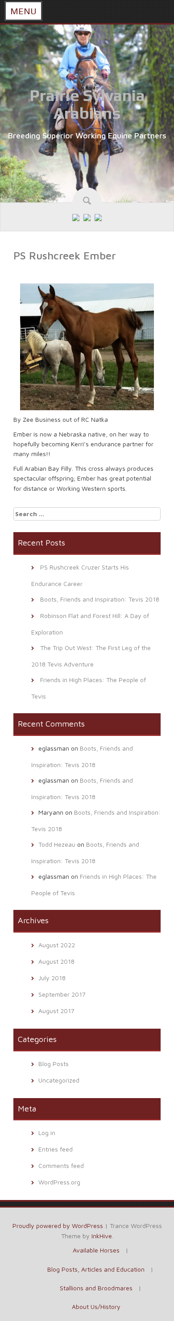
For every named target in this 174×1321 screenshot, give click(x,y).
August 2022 (56, 945)
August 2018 (56, 961)
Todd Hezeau (56, 844)
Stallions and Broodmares (96, 1288)
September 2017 (62, 994)
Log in (46, 1132)
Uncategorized (58, 1080)
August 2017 (56, 1010)
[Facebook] (76, 216)
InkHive (101, 1236)
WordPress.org (59, 1182)
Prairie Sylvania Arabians (87, 104)
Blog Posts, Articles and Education (96, 1269)
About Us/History (96, 1306)
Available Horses (96, 1250)
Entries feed (55, 1149)
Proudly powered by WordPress (57, 1225)
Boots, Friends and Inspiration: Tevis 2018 (99, 599)
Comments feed (61, 1165)
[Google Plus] (87, 216)
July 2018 (52, 978)
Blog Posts (53, 1063)
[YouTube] (98, 216)
